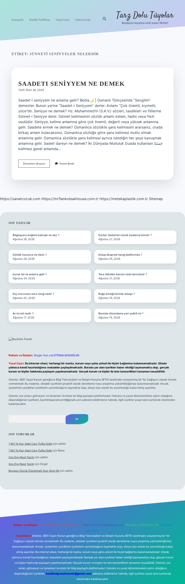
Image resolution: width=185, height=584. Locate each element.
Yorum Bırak (66, 163)
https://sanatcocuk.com (20, 198)
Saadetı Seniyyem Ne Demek (71, 83)
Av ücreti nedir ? (23, 313)
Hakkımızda (82, 19)
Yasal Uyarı (63, 19)
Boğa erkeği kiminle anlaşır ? (116, 293)
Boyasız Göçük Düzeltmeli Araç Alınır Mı (34, 470)
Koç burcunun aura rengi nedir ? (33, 293)
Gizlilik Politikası (39, 19)
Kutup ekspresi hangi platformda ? (120, 254)
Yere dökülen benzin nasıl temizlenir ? (122, 274)
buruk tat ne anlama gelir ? (30, 274)
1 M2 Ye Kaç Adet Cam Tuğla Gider (30, 443)
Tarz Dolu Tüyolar (144, 15)
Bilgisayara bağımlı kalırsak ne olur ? (36, 235)
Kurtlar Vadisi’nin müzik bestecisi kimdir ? (125, 235)
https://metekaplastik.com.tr (123, 198)
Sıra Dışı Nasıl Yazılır (21, 457)
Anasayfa (17, 19)
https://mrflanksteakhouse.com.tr (70, 198)
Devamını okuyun (36, 165)
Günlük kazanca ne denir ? (30, 254)
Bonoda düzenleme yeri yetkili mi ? (120, 313)
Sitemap (156, 198)
